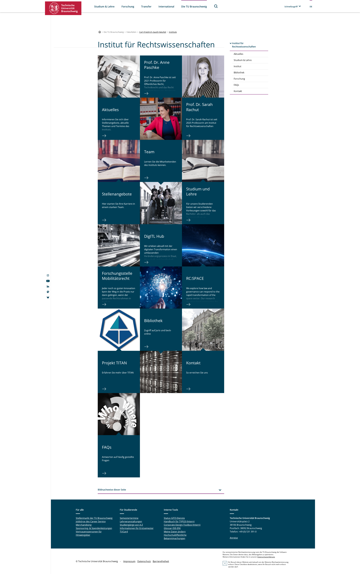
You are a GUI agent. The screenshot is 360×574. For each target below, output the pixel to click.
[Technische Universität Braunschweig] (63, 8)
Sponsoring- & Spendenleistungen (94, 528)
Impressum (129, 561)
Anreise (234, 537)
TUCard (124, 531)
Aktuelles (238, 53)
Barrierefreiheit (161, 561)
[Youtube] (48, 281)
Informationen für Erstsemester (137, 528)
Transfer (146, 6)
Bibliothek (239, 72)
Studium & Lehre (104, 6)
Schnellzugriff (291, 6)
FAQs (236, 84)
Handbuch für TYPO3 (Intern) (179, 521)
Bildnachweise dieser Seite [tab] (112, 489)
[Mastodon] (48, 292)
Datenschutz (144, 561)
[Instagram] (48, 275)
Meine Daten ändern (175, 531)
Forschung (128, 6)
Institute (173, 32)
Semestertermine (129, 518)
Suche (216, 6)
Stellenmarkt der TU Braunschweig (94, 518)
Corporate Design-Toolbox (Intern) (182, 524)
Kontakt (238, 91)
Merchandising (84, 524)
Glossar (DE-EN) (172, 528)
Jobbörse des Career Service (91, 521)
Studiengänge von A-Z (131, 524)
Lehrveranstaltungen (131, 521)
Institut (237, 66)
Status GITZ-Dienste (174, 518)
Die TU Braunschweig (194, 6)
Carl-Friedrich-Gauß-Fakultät (152, 32)
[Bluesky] (48, 297)
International (166, 6)
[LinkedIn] (48, 286)
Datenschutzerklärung (266, 557)
